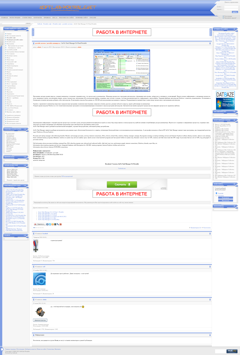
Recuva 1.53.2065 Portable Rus (15, 221)
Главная (4, 17)
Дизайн (9, 102)
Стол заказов (10, 53)
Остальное (10, 110)
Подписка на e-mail (12, 121)
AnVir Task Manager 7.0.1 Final (47, 213)
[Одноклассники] (52, 224)
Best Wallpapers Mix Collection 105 (225, 142)
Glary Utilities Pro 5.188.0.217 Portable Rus (225, 53)
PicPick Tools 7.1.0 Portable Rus (15, 200)
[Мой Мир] (55, 224)
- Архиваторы (10, 136)
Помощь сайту (82, 17)
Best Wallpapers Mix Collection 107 (225, 175)
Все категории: (10, 133)
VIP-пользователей (67, 176)
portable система (40, 43)
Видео (9, 72)
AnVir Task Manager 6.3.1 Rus (47, 218)
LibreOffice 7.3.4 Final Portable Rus (225, 48)
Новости (9, 104)
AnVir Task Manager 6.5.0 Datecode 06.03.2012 (52, 216)
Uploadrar (221, 195)
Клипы (9, 78)
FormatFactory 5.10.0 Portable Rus (16, 215)
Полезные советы (12, 55)
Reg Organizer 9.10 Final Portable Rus (225, 56)
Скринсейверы (11, 86)
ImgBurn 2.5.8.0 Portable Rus (14, 208)
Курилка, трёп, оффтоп (14, 112)
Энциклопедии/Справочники (15, 96)
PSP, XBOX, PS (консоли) (14, 106)
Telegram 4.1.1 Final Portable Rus (225, 47)
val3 (44, 266)
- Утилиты (9, 150)
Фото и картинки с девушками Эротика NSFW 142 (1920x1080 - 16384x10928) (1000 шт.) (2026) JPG (225, 154)
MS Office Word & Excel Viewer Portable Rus (225, 50)
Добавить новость (30, 349)
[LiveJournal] (58, 224)
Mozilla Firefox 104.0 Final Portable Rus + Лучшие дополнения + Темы (225, 37)
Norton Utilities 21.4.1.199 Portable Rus (225, 59)
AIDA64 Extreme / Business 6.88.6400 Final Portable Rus (14, 229)
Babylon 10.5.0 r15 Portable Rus (225, 68)
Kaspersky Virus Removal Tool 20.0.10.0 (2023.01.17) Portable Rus (225, 83)
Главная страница (10, 349)
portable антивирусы (53, 43)
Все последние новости (14, 35)
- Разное (8, 151)
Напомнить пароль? (230, 18)
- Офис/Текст (10, 145)
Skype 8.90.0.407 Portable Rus (225, 62)
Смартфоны (10, 63)
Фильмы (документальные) (15, 69)
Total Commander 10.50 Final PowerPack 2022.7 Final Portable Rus (225, 65)
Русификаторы (11, 88)
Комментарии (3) (196, 227)
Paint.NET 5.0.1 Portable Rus (14, 196)
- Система (9, 148)
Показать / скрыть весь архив (15, 180)
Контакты (38, 17)
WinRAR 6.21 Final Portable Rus (225, 78)
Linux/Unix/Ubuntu (12, 108)
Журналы (9, 92)
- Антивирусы (10, 135)
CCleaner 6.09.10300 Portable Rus (225, 63)
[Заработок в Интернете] (122, 35)
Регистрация (15, 17)
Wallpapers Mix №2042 (222, 129)
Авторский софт (12, 61)
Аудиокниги (10, 94)
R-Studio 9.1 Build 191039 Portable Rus (225, 80)
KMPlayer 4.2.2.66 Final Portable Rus (225, 70)
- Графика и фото (11, 138)
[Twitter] (50, 224)
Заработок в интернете (14, 115)
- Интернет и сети (11, 141)
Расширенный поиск (13, 119)
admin (39, 47)
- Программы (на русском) (15, 45)
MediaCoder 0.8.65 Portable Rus (15, 217)
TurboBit (220, 193)
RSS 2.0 (54, 17)
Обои (8, 80)
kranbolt (45, 233)
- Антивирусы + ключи (14, 47)
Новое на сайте (41, 349)
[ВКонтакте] (47, 224)
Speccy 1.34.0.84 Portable (222, 124)
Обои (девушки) (12, 82)
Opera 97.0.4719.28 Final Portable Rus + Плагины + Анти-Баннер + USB (225, 41)
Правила (47, 17)
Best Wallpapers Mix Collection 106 (225, 150)
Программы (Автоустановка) (15, 51)
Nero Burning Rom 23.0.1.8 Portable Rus (225, 73)
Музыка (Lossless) (12, 76)
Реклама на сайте (66, 17)
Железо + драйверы (12, 98)
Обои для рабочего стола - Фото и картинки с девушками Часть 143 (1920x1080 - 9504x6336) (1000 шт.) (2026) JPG (225, 134)
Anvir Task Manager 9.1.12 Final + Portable (51, 212)
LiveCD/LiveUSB (12, 49)
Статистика (27, 17)
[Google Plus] (60, 224)
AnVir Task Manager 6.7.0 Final (47, 215)
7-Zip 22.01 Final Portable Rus (15, 190)
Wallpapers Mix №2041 (222, 130)
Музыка (9, 74)
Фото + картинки (12, 84)
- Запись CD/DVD (11, 139)
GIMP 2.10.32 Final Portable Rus (15, 194)
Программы (10, 43)
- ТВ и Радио (9, 147)
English (93, 17)
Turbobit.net (122, 168)
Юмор (9, 100)
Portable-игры (11, 41)
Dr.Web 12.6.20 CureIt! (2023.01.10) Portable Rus (225, 86)
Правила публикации (13, 117)
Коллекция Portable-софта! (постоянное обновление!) (225, 34)
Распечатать (207, 227)
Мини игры (10, 59)
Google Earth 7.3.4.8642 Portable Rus (225, 76)
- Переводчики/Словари (13, 144)
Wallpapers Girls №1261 (222, 138)
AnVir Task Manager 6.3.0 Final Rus (48, 219)
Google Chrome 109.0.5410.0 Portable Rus (225, 44)
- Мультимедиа (10, 142)
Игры (8, 57)
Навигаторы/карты (12, 65)
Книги (9, 90)
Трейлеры (10, 67)
